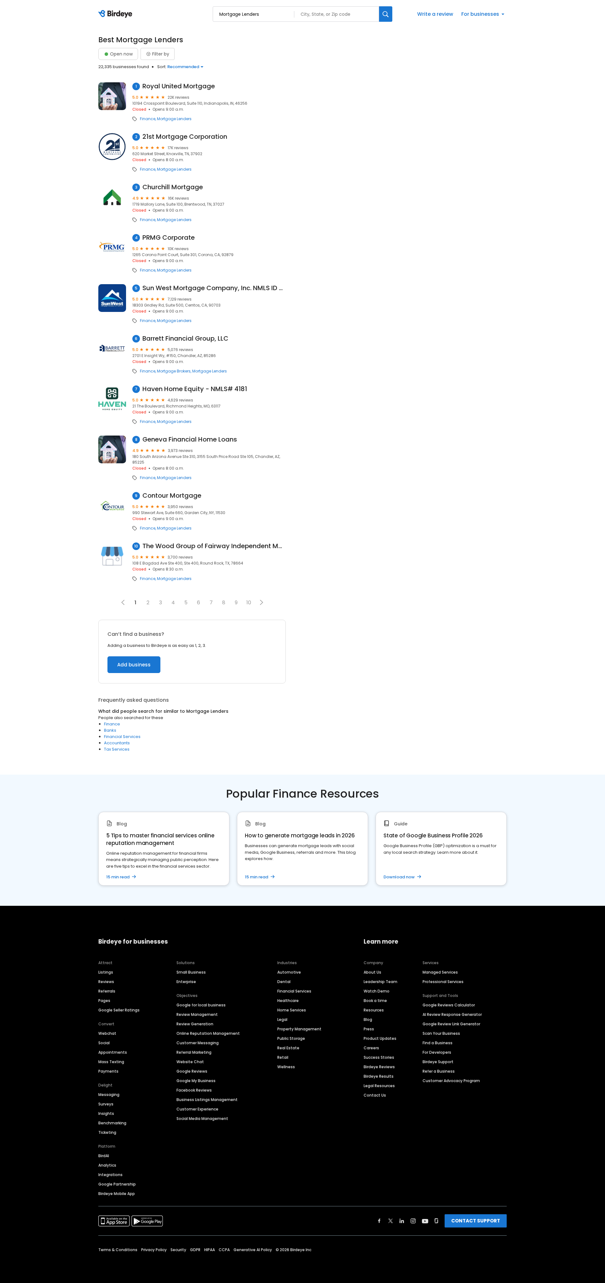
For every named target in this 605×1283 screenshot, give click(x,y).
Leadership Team (380, 981)
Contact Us (375, 1095)
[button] (262, 602)
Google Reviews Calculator (449, 1005)
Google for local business (201, 1005)
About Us (372, 972)
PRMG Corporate (168, 238)
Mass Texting (111, 1061)
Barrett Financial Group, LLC (185, 339)
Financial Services (122, 737)
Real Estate (288, 1048)
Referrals (106, 991)
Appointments (112, 1052)
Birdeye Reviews (379, 1066)
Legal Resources (379, 1085)
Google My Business (196, 1080)
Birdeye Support (438, 1061)
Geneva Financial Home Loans (189, 439)
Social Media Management (202, 1118)
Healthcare (288, 1000)
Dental (284, 981)
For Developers (437, 1052)
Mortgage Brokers (174, 371)
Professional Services (443, 981)
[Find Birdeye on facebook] (379, 1220)
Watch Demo (376, 991)
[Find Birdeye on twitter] (390, 1220)
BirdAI (103, 1155)
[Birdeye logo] (116, 14)
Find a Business (437, 1043)
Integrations (110, 1174)
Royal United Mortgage (178, 86)
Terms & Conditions (117, 1249)
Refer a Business (439, 1071)
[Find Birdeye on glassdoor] (436, 1220)
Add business (134, 664)
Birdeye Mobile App (116, 1193)
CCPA (224, 1249)
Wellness (286, 1066)
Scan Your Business (441, 1033)
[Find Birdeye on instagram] (413, 1220)
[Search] (385, 14)
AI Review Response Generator (452, 1014)
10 (248, 602)
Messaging (108, 1094)
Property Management (299, 1029)
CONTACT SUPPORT (475, 1220)
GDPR (195, 1249)
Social (104, 1043)
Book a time (375, 1000)
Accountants (117, 743)
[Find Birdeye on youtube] (425, 1220)
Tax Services (117, 749)
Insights (106, 1113)
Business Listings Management (207, 1099)
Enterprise (186, 981)
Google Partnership (117, 1184)
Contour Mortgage (171, 496)
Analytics (107, 1165)
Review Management (197, 1014)
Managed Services (440, 972)
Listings (105, 972)
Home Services (291, 1010)
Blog (368, 1019)
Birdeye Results (379, 1076)
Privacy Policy (154, 1249)
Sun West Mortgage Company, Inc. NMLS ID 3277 (214, 288)
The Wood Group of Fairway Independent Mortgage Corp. (214, 546)
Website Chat (190, 1061)
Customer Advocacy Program (451, 1080)
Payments (108, 1071)
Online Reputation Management (208, 1033)
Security (178, 1249)
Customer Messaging (197, 1043)
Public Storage (291, 1038)
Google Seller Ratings (119, 1010)
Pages (104, 1000)
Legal (282, 1019)
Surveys (105, 1104)
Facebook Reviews (194, 1090)
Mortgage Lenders (174, 118)
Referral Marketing (193, 1052)
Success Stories (379, 1057)
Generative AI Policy (252, 1249)
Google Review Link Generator (451, 1024)
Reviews (106, 981)
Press (369, 1029)
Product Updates (380, 1038)
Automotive (289, 972)
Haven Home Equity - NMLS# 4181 (194, 389)
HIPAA (209, 1249)
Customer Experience (197, 1109)
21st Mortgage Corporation (184, 137)
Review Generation (194, 1024)
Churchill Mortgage (172, 187)
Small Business (191, 972)
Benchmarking (112, 1123)
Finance (147, 118)
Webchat (107, 1033)
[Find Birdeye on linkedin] (401, 1220)
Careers (371, 1048)
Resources (374, 1010)
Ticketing (107, 1132)
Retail (282, 1057)
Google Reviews (191, 1071)
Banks (110, 730)
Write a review (435, 14)
